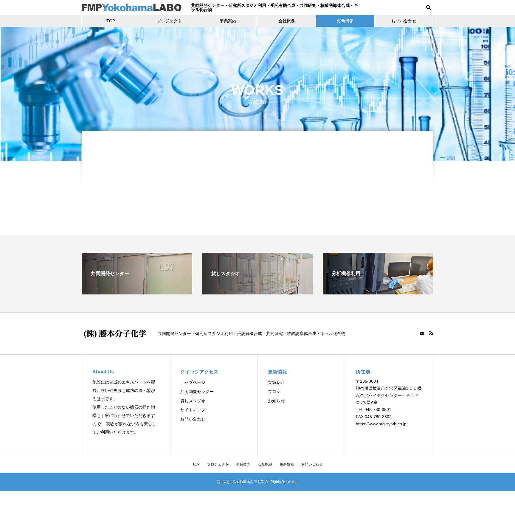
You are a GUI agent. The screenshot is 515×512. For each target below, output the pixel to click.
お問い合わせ (403, 20)
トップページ (192, 382)
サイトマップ (192, 409)
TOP (110, 20)
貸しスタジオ (192, 400)
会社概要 (286, 20)
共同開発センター (197, 391)
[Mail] (422, 333)
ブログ (274, 391)
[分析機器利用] (378, 291)
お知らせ (276, 400)
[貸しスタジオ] (257, 291)
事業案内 (228, 20)
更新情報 (345, 20)
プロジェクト (169, 20)
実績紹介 (276, 382)
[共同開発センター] (137, 291)
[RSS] (431, 333)
